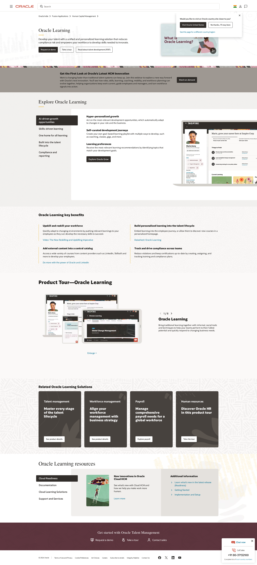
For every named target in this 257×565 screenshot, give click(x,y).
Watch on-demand (187, 80)
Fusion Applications (60, 16)
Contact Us (146, 558)
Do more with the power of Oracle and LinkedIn (66, 262)
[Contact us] (245, 6)
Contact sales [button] (159, 540)
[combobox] (128, 6)
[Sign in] (240, 6)
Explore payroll (144, 439)
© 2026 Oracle (44, 558)
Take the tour (189, 439)
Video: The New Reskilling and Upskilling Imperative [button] (68, 239)
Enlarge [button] (92, 353)
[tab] (57, 120)
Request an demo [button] (48, 49)
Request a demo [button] (104, 540)
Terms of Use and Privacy (63, 558)
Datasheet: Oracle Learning (147, 239)
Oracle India (43, 16)
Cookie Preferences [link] (82, 558)
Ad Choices (95, 558)
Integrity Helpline (133, 558)
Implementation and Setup (187, 494)
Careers (104, 558)
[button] (11, 6)
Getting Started (182, 489)
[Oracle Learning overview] (189, 40)
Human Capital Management (84, 16)
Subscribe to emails (117, 558)
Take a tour (67, 49)
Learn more (119, 498)
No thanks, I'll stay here (220, 25)
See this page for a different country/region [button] (197, 32)
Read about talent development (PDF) (94, 49)
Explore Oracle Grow (99, 159)
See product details (54, 439)
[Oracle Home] (24, 6)
